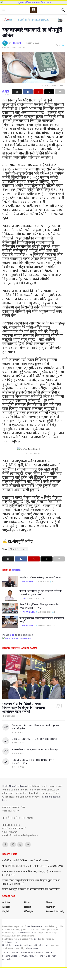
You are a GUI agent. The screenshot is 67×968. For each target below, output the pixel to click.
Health (27, 906)
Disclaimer (51, 955)
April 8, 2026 (34, 598)
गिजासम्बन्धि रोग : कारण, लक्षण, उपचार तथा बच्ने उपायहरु (35, 749)
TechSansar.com (9, 942)
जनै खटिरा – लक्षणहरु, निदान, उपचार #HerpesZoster (34, 738)
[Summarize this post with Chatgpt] (17, 91)
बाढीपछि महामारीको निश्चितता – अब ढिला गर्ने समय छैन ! (26, 860)
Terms (40, 955)
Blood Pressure (18, 549)
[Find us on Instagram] (20, 844)
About (5, 952)
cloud (36, 939)
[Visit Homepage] (33, 10)
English (5, 911)
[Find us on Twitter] (13, 844)
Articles (6, 902)
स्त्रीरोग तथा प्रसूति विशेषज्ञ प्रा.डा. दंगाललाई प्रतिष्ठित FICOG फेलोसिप (31, 889)
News (49, 902)
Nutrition (50, 906)
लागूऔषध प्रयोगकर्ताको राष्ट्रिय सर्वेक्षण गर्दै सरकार (40, 577)
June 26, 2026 (43, 581)
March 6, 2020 (32, 42)
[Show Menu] (3, 9)
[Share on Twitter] (49, 91)
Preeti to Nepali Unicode (38, 945)
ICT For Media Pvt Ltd (23, 932)
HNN (24, 598)
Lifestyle (28, 911)
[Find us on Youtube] (28, 844)
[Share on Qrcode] (39, 91)
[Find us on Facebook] (5, 844)
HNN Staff (16, 42)
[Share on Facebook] (28, 91)
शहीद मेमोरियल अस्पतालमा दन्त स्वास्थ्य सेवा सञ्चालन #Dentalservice (32, 865)
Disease (6, 906)
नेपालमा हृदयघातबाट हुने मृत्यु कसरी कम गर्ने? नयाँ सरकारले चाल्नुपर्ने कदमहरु (40, 592)
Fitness (27, 902)
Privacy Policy (28, 955)
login (12, 634)
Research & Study (55, 911)
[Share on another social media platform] (60, 91)
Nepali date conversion (12, 945)
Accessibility (8, 959)
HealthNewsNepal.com (14, 786)
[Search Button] (63, 9)
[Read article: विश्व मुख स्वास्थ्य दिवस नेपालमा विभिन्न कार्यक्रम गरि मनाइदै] (10, 622)
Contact (14, 952)
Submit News (27, 952)
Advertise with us (44, 952)
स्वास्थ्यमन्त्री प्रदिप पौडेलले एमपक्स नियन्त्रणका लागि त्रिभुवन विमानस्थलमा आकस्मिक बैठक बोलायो (23, 708)
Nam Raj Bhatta (28, 581)
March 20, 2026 (44, 612)
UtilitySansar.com (32, 948)
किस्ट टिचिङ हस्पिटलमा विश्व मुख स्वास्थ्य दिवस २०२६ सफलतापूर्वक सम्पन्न (39, 606)
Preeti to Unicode (10, 955)
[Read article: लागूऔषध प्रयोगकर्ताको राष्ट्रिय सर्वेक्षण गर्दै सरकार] (10, 581)
